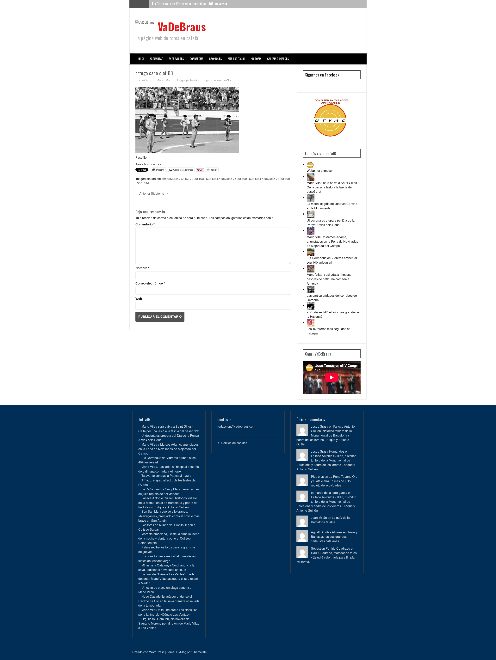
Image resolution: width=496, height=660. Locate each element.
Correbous (196, 59)
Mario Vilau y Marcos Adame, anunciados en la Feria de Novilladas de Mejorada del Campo (332, 241)
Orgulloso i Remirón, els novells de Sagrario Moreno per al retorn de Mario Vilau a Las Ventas (168, 623)
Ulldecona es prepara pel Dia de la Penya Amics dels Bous (331, 222)
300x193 (198, 178)
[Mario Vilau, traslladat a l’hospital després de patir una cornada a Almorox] (310, 268)
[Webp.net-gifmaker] (310, 164)
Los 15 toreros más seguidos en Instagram (328, 331)
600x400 (284, 178)
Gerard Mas (164, 80)
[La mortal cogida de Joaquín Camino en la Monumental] (310, 197)
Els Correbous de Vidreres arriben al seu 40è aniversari (332, 260)
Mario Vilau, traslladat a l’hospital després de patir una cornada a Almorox (204, 3)
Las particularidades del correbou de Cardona (332, 297)
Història (256, 59)
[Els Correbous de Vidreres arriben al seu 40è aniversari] (310, 251)
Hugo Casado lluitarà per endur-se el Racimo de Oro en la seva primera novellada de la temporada (169, 601)
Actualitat (156, 59)
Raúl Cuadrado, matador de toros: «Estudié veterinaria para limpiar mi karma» (326, 557)
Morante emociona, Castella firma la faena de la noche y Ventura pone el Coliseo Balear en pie (168, 538)
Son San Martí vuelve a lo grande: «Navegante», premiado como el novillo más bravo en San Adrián (169, 515)
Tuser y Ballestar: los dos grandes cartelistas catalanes (334, 536)
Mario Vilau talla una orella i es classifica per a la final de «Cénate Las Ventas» (167, 612)
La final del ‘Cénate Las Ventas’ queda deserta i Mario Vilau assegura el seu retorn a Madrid (168, 578)
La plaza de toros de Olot (217, 80)
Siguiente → (159, 193)
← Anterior (142, 193)
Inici (141, 59)
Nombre (142, 268)
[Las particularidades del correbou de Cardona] (310, 289)
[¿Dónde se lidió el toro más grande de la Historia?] (310, 305)
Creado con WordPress (148, 652)
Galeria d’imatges (278, 59)
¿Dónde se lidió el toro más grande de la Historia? (333, 314)
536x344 (173, 178)
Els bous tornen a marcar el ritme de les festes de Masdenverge (167, 558)
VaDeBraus (182, 26)
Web (138, 298)
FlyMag (181, 652)
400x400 (241, 178)
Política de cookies (234, 443)
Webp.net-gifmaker (320, 170)
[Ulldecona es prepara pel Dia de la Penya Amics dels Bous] (310, 214)
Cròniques (215, 59)
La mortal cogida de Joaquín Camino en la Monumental (332, 205)
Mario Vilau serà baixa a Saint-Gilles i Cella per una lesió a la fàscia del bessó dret (332, 187)
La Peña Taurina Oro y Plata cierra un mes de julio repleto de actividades (169, 491)
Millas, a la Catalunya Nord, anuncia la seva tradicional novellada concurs (166, 567)
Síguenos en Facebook (322, 75)
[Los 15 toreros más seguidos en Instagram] (310, 322)
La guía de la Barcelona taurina (330, 519)
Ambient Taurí (236, 59)
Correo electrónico (150, 283)
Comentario (145, 224)
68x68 (185, 178)
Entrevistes (176, 59)
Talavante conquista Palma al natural (166, 475)
